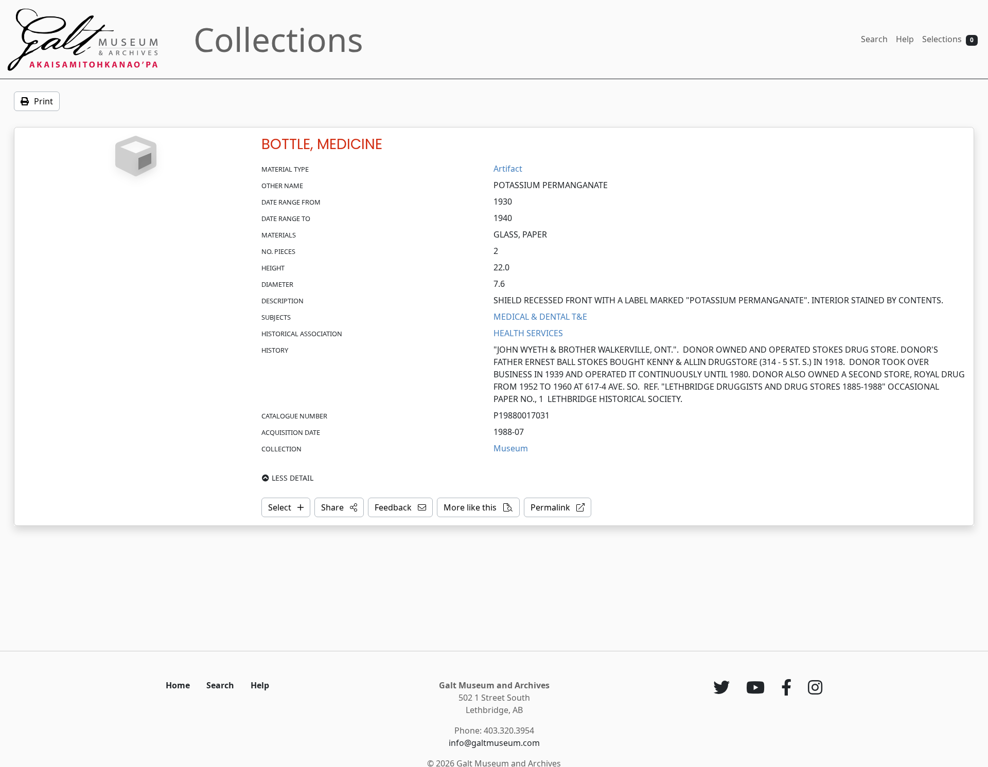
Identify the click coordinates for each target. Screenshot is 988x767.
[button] (339, 507)
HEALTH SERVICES (528, 333)
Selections (948, 39)
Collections (278, 39)
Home (178, 685)
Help (905, 39)
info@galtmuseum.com (494, 742)
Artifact (507, 168)
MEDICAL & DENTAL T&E (540, 316)
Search (874, 39)
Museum (510, 448)
